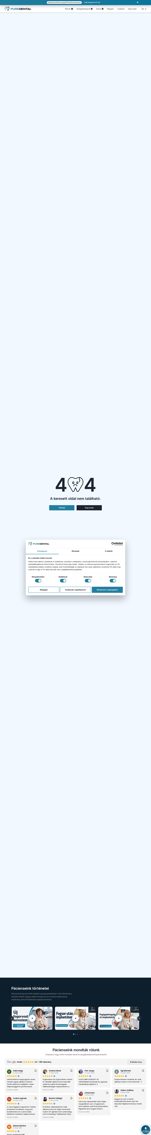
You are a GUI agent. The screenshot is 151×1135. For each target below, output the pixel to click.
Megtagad (44, 590)
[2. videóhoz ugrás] (75, 1034)
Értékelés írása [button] (136, 1062)
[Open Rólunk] (72, 9)
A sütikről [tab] (108, 551)
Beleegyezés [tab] (42, 551)
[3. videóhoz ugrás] (77, 1034)
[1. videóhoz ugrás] (73, 1034)
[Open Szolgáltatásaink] (92, 9)
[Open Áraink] (102, 9)
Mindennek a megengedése (107, 590)
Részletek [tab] (75, 551)
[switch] (63, 580)
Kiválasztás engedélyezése (75, 590)
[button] (32, 1018)
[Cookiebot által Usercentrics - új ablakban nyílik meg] (113, 544)
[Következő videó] (139, 1018)
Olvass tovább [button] (12, 1090)
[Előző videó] (11, 1018)
